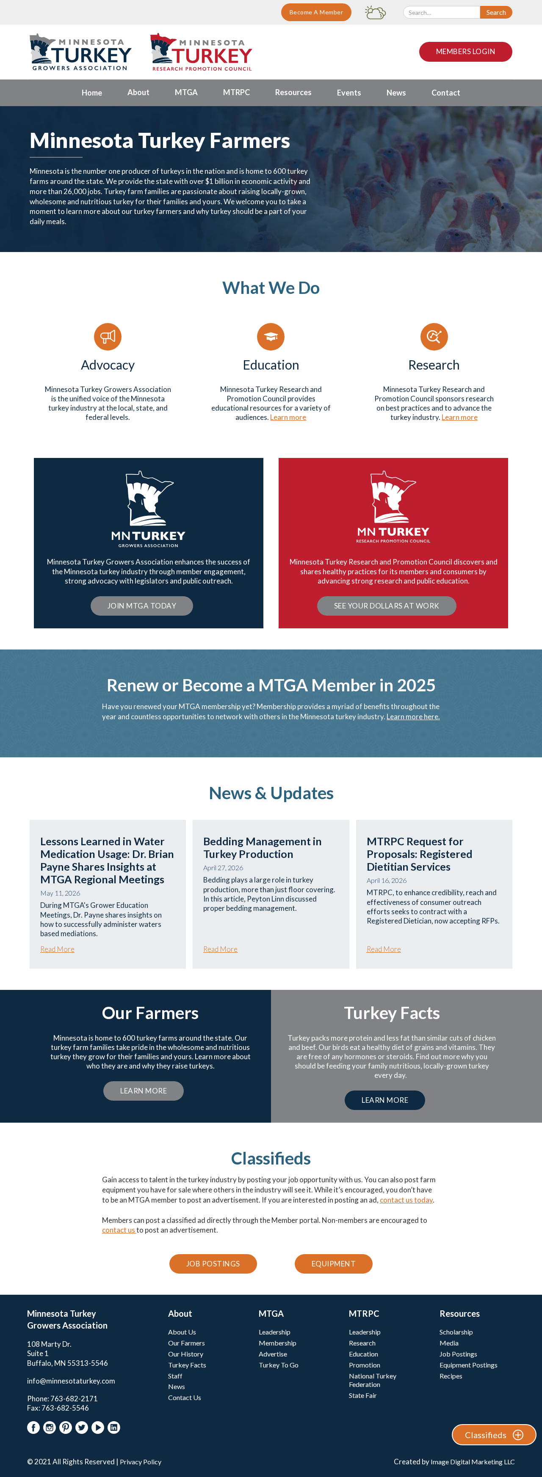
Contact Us (184, 1397)
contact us (119, 1229)
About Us (182, 1332)
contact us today (406, 1199)
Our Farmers (186, 1343)
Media (449, 1343)
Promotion (364, 1365)
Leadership (274, 1332)
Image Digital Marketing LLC (473, 1462)
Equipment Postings (469, 1365)
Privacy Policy (140, 1462)
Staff (175, 1376)
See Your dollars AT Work (387, 605)
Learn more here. (413, 716)
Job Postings (213, 1263)
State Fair (363, 1395)
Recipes (451, 1376)
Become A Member (316, 12)
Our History (185, 1354)
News (176, 1386)
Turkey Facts (187, 1365)
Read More (57, 949)
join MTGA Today (142, 605)
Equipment (334, 1263)
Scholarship (456, 1332)
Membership (277, 1343)
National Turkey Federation (372, 1380)
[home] (81, 51)
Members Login (466, 51)
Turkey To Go (279, 1365)
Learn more (288, 417)
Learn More (143, 1090)
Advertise (273, 1354)
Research (362, 1343)
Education (363, 1354)
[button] (138, 92)
